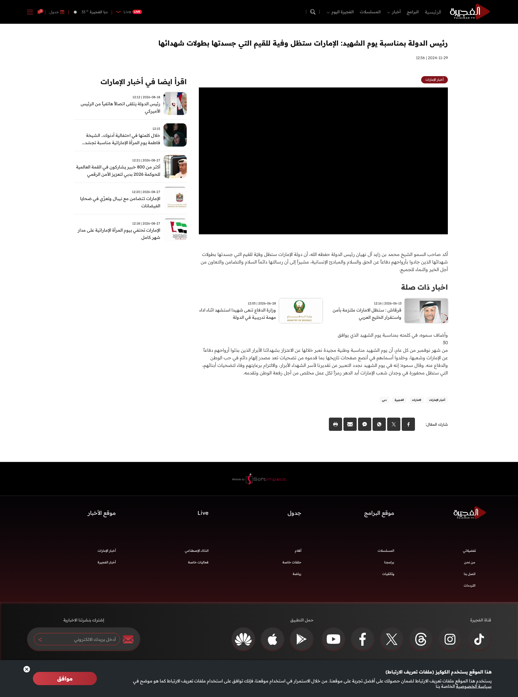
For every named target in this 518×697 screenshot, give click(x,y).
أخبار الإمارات (107, 551)
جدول (54, 11)
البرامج (413, 11)
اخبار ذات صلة (424, 287)
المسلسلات (370, 11)
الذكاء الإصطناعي (197, 551)
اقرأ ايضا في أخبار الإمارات (144, 81)
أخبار (396, 11)
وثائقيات (388, 574)
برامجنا (389, 562)
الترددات (469, 585)
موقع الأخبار (102, 512)
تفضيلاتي (469, 551)
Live (203, 512)
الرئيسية (433, 12)
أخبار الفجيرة (107, 562)
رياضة (297, 574)
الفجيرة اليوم (343, 11)
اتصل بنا (469, 574)
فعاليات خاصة (198, 562)
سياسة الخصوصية (474, 686)
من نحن (469, 562)
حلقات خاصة (291, 562)
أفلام (298, 551)
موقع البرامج (379, 512)
